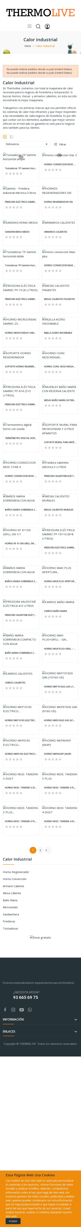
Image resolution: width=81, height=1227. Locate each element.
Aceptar (13, 1221)
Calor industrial (17, 859)
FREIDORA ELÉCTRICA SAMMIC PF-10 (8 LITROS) (21, 299)
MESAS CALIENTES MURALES (58, 509)
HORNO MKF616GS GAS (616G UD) (60, 720)
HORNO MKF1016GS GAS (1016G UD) (60, 686)
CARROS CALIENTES (15, 682)
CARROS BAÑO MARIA (55, 611)
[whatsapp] (30, 1010)
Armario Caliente (13, 886)
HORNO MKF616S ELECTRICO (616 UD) (21, 753)
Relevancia (27, 144)
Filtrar (62, 144)
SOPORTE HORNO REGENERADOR (21, 366)
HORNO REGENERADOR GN (58, 201)
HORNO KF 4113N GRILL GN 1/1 (21, 543)
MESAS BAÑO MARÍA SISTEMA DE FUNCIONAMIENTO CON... (60, 400)
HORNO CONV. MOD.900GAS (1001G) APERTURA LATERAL (60, 366)
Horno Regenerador (16, 872)
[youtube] (21, 1010)
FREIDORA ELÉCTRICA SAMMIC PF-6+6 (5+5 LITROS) (21, 404)
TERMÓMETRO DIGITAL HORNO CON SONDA (21, 438)
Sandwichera (11, 914)
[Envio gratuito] (40, 937)
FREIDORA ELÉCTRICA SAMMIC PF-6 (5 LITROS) (21, 201)
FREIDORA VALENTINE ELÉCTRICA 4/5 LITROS (21, 615)
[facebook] (5, 1010)
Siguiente (46, 850)
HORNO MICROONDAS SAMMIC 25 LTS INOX (21, 332)
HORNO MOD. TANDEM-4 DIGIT (60, 821)
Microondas (10, 907)
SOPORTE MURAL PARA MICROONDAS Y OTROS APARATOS (60, 442)
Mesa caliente (12, 893)
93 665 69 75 (25, 997)
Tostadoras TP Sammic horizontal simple (21, 168)
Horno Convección (14, 879)
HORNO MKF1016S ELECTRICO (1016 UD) (21, 720)
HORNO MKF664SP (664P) (57, 753)
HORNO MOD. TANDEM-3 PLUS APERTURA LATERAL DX (21, 821)
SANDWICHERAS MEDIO (17, 231)
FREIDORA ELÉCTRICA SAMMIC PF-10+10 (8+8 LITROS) (60, 547)
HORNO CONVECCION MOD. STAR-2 (60, 164)
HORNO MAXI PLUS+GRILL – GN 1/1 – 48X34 (60, 648)
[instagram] (13, 1010)
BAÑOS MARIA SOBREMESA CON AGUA (21, 509)
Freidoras (9, 921)
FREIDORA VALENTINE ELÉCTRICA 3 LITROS (60, 476)
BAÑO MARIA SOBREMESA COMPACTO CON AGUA (21, 652)
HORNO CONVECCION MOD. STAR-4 (21, 476)
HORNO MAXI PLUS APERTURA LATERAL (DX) (60, 581)
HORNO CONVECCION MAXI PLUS (60, 265)
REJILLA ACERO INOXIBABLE (58, 332)
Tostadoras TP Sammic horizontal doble (21, 265)
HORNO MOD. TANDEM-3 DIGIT (21, 787)
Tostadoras (10, 928)
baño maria (10, 900)
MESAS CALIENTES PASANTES (59, 299)
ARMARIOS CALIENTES (55, 231)
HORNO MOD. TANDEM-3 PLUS (60, 787)
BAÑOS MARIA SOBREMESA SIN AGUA (21, 581)
